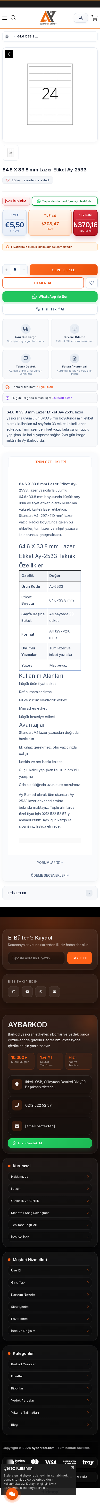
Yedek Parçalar (22, 1400)
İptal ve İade (20, 1237)
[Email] (54, 991)
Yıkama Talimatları (25, 1412)
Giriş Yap (18, 1282)
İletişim (16, 1188)
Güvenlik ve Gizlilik (25, 1201)
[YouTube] (27, 991)
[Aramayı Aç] (13, 18)
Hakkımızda (19, 1176)
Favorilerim (19, 1319)
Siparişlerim (20, 1306)
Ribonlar (17, 1388)
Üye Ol (16, 1270)
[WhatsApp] (40, 991)
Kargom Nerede (23, 1294)
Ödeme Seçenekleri (49, 875)
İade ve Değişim (23, 1331)
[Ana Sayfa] (48, 18)
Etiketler (17, 1376)
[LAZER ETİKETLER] (11, 36)
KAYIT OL (80, 958)
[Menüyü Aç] (4, 18)
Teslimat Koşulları (24, 1225)
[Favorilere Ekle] (92, 282)
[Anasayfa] (5, 36)
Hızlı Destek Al (30, 1143)
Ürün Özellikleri (50, 462)
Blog (14, 1424)
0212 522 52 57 (38, 1105)
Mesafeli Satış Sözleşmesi (30, 1213)
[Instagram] (13, 991)
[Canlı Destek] (12, 1494)
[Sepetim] (95, 18)
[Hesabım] (81, 18)
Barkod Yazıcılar (23, 1364)
